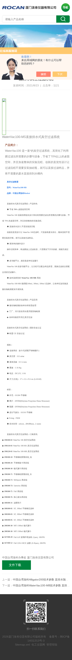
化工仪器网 (38, 644)
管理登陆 (51, 644)
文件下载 (15, 565)
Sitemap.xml (22, 644)
